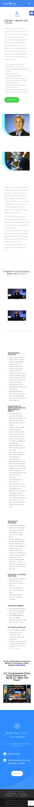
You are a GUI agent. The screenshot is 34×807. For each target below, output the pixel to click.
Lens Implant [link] (22, 793)
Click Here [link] (20, 665)
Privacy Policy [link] (9, 796)
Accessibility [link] (23, 796)
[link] (31, 13)
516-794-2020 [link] (12, 100)
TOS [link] (16, 796)
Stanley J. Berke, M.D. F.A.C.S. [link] (16, 791)
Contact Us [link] (17, 773)
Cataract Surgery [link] (11, 793)
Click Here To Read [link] (18, 622)
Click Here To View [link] (14, 648)
